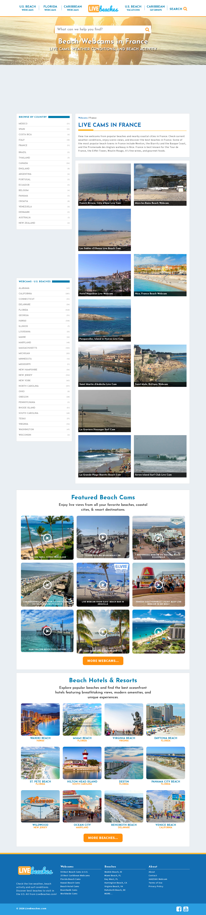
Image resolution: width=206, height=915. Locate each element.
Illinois (44, 326)
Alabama (44, 288)
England (44, 169)
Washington (44, 430)
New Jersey (44, 375)
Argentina (44, 174)
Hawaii (44, 321)
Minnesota (44, 359)
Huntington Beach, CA (116, 882)
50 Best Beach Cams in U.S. (74, 871)
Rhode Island (44, 408)
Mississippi (44, 364)
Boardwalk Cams (68, 890)
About (152, 871)
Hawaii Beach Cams (70, 882)
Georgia (44, 315)
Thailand (44, 158)
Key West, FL (111, 879)
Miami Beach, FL (113, 875)
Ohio (44, 391)
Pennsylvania (44, 402)
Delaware (44, 305)
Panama (44, 196)
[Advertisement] (103, 89)
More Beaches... (103, 837)
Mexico (44, 124)
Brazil (44, 152)
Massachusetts (44, 348)
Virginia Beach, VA (114, 886)
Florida (44, 310)
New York (44, 381)
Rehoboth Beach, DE (115, 890)
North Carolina (44, 386)
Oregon (44, 397)
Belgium (44, 190)
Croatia (44, 201)
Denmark (44, 212)
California (44, 294)
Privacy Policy (156, 886)
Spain (44, 129)
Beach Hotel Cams (69, 886)
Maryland (44, 343)
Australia (44, 218)
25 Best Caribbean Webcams (75, 875)
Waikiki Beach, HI (113, 871)
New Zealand (44, 223)
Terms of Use (155, 882)
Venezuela (44, 207)
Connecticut (44, 299)
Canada (44, 163)
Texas (44, 419)
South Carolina (44, 413)
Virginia (44, 424)
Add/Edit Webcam (158, 879)
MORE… (109, 893)
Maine (44, 337)
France (44, 145)
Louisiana (44, 332)
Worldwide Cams (69, 893)
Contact (153, 875)
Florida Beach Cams (70, 879)
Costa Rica (44, 135)
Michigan (44, 353)
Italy (44, 140)
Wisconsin (44, 435)
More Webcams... (103, 660)
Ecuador (44, 185)
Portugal (44, 180)
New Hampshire (44, 370)
